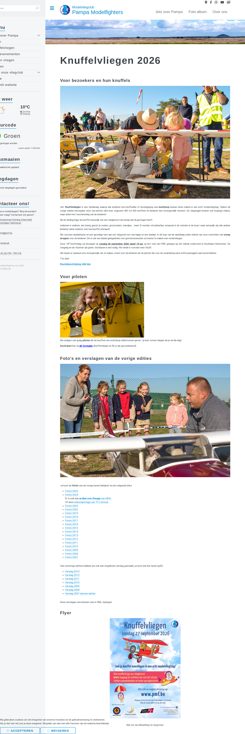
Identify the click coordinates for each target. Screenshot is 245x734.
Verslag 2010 (72, 582)
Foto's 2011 (71, 542)
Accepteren (22, 730)
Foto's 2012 (71, 539)
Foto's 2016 (71, 524)
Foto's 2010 (71, 546)
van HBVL (95, 498)
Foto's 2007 (71, 557)
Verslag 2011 (72, 578)
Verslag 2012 (72, 575)
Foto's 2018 (71, 516)
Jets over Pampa (169, 12)
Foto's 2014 (71, 531)
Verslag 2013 (72, 571)
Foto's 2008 (71, 553)
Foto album (198, 12)
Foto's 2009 (71, 550)
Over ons (220, 12)
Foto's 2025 (71, 491)
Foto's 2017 (71, 520)
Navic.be (7, 268)
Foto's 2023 (71, 505)
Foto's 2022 (71, 509)
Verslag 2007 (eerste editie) (80, 593)
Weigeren (60, 730)
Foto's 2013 (71, 535)
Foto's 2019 (71, 513)
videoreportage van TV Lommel (91, 502)
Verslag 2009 (72, 586)
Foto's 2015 (71, 527)
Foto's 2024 (71, 494)
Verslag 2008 (72, 589)
